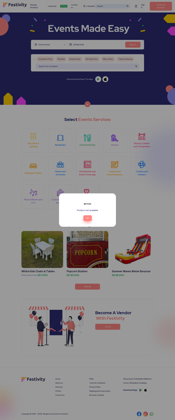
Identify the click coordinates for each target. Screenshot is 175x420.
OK (87, 218)
